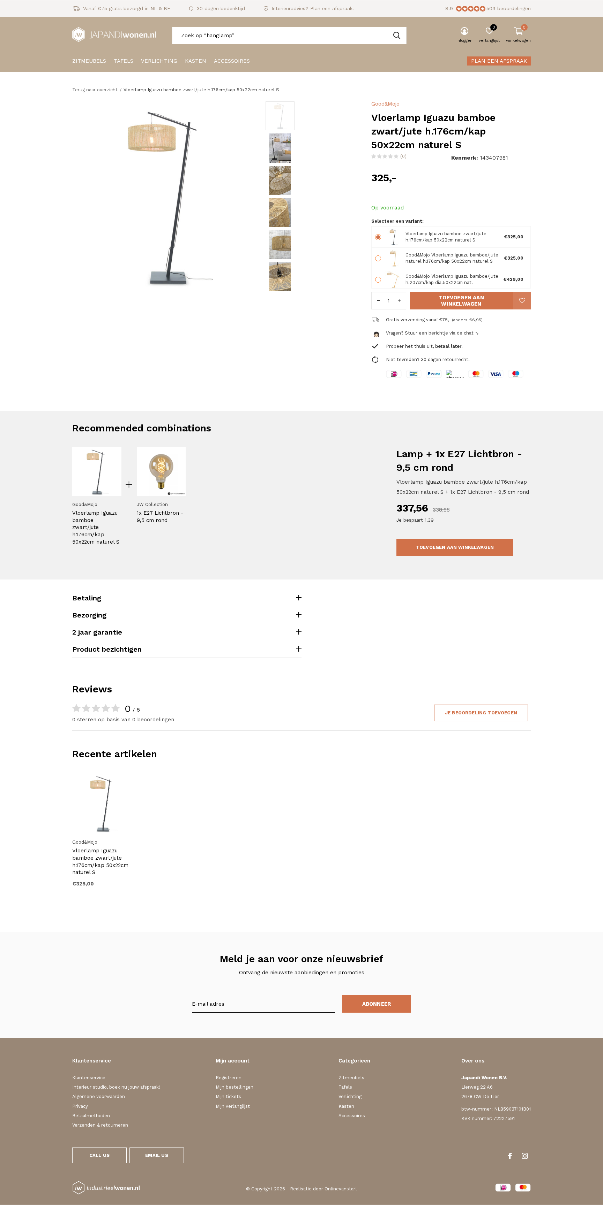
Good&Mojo (385, 104)
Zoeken (397, 35)
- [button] (378, 300)
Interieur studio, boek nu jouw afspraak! (116, 1087)
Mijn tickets (228, 1096)
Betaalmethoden (91, 1115)
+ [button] (399, 300)
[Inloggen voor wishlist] (522, 300)
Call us (99, 1155)
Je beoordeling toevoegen (481, 712)
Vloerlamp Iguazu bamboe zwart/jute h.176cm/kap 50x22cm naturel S (95, 527)
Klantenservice (88, 1077)
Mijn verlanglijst (233, 1106)
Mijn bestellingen (234, 1087)
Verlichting (159, 61)
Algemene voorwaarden (98, 1096)
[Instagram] (525, 1156)
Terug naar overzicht (95, 89)
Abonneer (376, 1004)
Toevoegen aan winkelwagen (461, 300)
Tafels (123, 61)
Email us (156, 1155)
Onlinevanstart (341, 1188)
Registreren (228, 1077)
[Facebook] (510, 1156)
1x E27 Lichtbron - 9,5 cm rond (160, 516)
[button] (316, 115)
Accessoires (232, 61)
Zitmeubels (89, 61)
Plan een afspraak (499, 61)
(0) (403, 156)
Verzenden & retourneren (100, 1125)
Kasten (195, 61)
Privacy (80, 1106)
